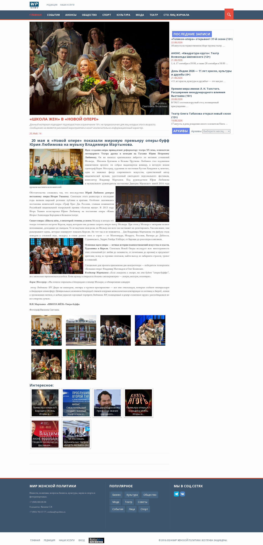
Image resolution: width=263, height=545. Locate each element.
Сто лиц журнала (176, 14)
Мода (140, 14)
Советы (142, 502)
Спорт (106, 14)
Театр (154, 14)
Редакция (52, 4)
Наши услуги (67, 4)
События (53, 14)
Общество (89, 14)
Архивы (196, 131)
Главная (36, 14)
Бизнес (116, 494)
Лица (132, 509)
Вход (82, 540)
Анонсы (70, 14)
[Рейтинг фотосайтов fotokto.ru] (96, 540)
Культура (123, 14)
